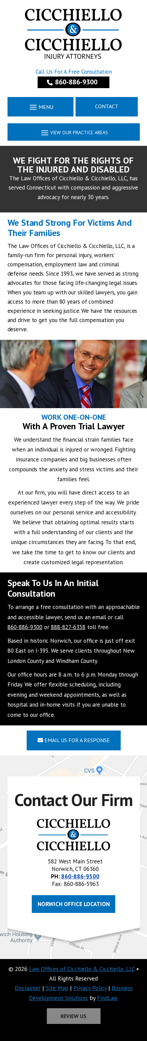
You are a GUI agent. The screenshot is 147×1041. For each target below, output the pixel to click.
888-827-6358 (68, 627)
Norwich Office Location (74, 904)
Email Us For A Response (76, 740)
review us (73, 1016)
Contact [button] (106, 106)
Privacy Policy (90, 988)
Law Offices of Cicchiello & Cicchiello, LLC (82, 969)
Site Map (57, 988)
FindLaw (107, 998)
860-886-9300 (76, 82)
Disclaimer (28, 988)
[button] (40, 106)
